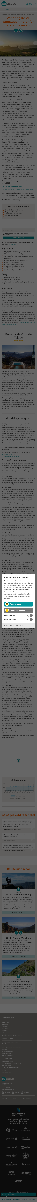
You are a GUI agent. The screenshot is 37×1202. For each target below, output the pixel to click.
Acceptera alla (15, 604)
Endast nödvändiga (17, 610)
